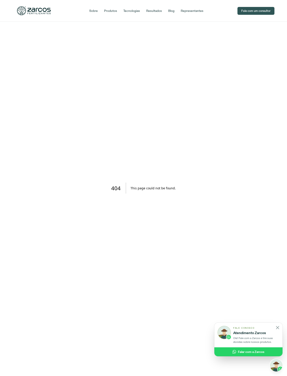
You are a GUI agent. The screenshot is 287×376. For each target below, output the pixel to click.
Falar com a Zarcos (251, 352)
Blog (171, 11)
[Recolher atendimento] (276, 365)
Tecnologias (131, 11)
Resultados (154, 11)
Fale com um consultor (256, 11)
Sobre (93, 11)
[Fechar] (277, 327)
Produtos (110, 11)
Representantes (192, 11)
